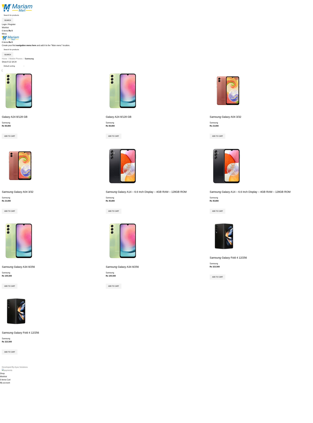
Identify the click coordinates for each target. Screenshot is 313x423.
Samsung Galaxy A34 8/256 (18, 266)
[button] (9, 136)
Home (5, 59)
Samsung (6, 123)
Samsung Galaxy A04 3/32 (225, 116)
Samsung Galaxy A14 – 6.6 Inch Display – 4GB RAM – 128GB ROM (146, 191)
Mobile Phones (16, 59)
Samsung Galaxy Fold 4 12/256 (228, 257)
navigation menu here (26, 45)
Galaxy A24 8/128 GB (15, 116)
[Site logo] (17, 8)
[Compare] (5, 112)
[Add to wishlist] (5, 131)
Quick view (5, 142)
